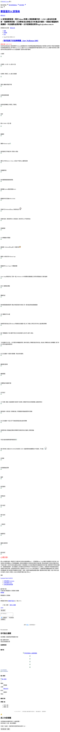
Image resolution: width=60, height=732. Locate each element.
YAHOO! (10, 578)
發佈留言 (3, 619)
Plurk (6, 578)
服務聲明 (44, 711)
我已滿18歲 (3, 729)
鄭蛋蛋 (2, 592)
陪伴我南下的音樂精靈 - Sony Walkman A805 (21, 41)
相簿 (5, 31)
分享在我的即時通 (8, 584)
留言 (13, 600)
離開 (8, 729)
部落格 (5, 32)
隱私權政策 (38, 711)
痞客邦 (10, 600)
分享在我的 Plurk (8, 582)
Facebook (3, 578)
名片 (5, 34)
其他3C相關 (13, 605)
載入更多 (3, 610)
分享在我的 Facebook (9, 581)
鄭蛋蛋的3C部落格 (10, 11)
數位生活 (12, 28)
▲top (2, 607)
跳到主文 (3, 15)
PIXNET (19, 711)
